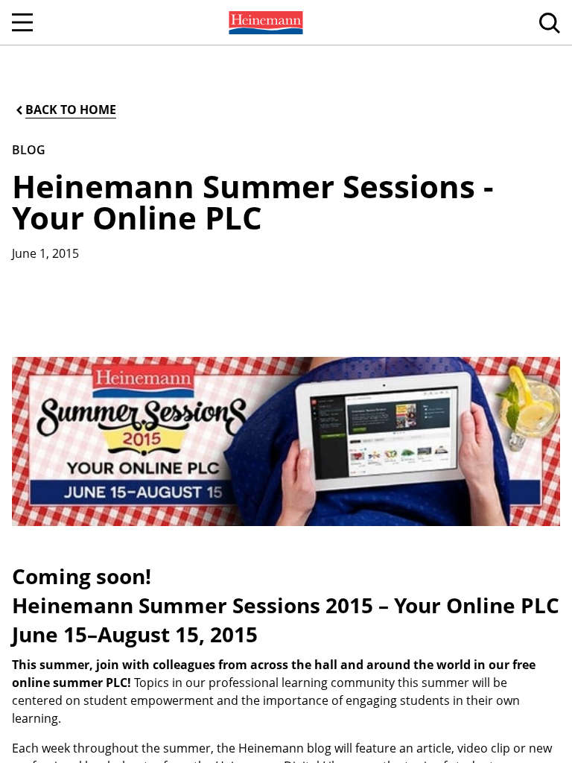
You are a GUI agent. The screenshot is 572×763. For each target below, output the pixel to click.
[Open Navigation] (22, 22)
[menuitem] (264, 22)
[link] (264, 22)
